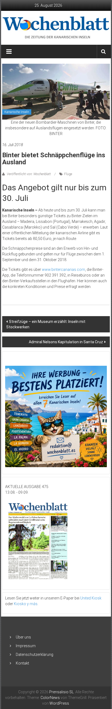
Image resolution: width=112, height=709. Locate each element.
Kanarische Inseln (16, 112)
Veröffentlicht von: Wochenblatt (29, 174)
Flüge (68, 174)
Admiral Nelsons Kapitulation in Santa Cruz (66, 342)
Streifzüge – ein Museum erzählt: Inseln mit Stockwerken (45, 324)
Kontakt (22, 663)
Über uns (23, 637)
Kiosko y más (26, 604)
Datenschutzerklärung (34, 654)
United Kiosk (90, 598)
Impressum (26, 646)
